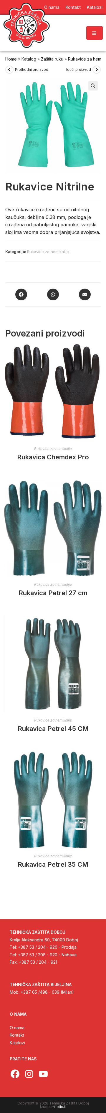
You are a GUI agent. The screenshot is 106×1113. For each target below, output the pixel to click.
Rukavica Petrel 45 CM (53, 728)
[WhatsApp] (53, 294)
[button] (93, 86)
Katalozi (17, 1042)
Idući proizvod (78, 69)
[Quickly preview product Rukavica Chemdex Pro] (99, 354)
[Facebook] (21, 294)
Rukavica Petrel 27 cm (53, 593)
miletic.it (59, 1106)
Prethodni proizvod (31, 69)
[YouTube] (43, 1074)
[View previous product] (9, 70)
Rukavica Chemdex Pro (53, 457)
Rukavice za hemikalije (48, 251)
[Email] (85, 294)
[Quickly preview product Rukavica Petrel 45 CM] (99, 626)
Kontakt (17, 1034)
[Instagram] (29, 1074)
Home (11, 58)
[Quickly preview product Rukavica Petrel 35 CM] (99, 761)
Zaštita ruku (52, 58)
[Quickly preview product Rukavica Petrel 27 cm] (99, 490)
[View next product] (96, 70)
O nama (17, 1027)
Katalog (28, 58)
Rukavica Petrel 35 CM (53, 864)
